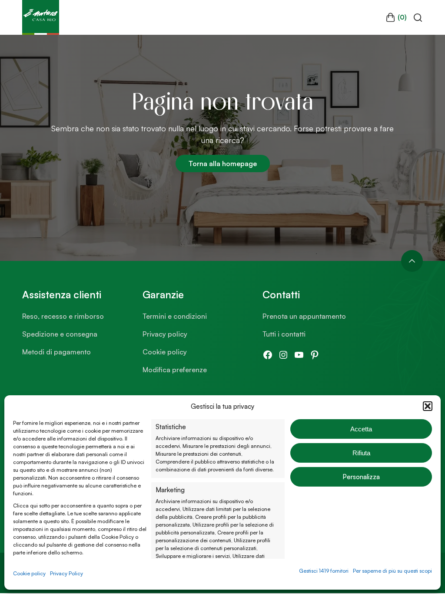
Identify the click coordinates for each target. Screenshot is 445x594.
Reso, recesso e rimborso (63, 316)
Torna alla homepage (223, 163)
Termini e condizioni (175, 316)
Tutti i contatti (284, 334)
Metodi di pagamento (56, 351)
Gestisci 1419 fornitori (324, 570)
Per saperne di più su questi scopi (392, 570)
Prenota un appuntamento (304, 316)
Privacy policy (165, 334)
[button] (427, 406)
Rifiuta (361, 453)
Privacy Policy (66, 573)
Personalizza (361, 477)
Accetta (361, 429)
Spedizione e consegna (59, 334)
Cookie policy (29, 573)
